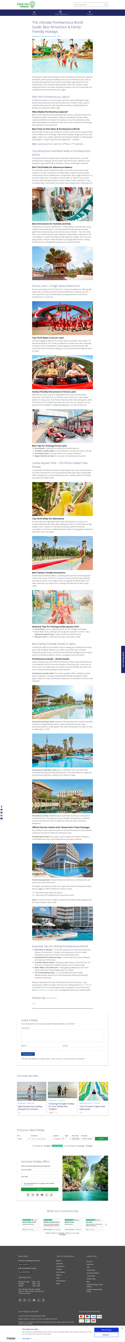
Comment (25, 1028)
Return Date (75, 1135)
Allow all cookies (106, 1330)
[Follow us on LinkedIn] (38, 1300)
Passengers (84, 1135)
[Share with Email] (1, 818)
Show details (26, 1338)
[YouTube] (42, 1195)
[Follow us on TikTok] (43, 1300)
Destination (34, 1135)
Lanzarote (59, 1263)
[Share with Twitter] (1, 809)
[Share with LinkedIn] (1, 815)
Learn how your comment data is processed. (68, 1059)
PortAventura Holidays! (46, 990)
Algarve (58, 1261)
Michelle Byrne (51, 998)
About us (89, 1261)
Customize (105, 1334)
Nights (66, 1135)
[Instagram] (32, 1195)
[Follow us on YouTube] (34, 1300)
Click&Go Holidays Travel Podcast (94, 1286)
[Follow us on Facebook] (20, 1300)
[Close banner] (122, 1328)
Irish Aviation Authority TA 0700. (36, 1316)
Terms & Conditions (93, 1273)
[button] (106, 5)
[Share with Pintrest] (1, 812)
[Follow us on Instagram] (24, 1300)
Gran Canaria (60, 1272)
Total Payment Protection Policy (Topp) (53, 1322)
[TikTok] (51, 1195)
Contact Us (90, 1264)
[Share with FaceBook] (1, 806)
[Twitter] (37, 1195)
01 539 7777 (25, 1264)
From (18, 1135)
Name (24, 1046)
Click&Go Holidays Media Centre (94, 1290)
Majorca (58, 1275)
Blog (88, 1282)
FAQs (88, 1267)
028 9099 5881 (25, 1272)
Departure (56, 1135)
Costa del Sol (60, 1266)
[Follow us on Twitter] (29, 1300)
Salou (58, 1278)
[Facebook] (28, 1195)
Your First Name (26, 1170)
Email (66, 1046)
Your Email (24, 1176)
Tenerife (59, 1269)
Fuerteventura (60, 1281)
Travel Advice (91, 1276)
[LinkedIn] (46, 1195)
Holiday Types (91, 1279)
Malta (58, 1284)
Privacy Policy (28, 1185)
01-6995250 (87, 985)
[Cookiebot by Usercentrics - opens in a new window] (11, 1338)
